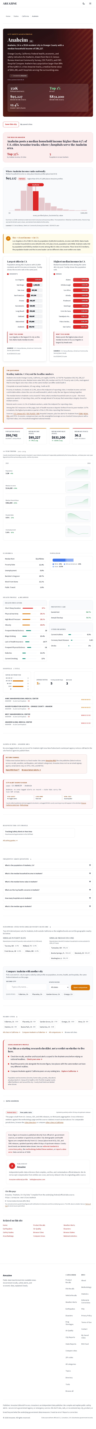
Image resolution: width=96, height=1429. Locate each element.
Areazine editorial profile (18, 1179)
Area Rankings (8, 1235)
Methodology (24, 805)
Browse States (68, 1232)
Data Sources (12, 1101)
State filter (53, 982)
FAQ (82, 1309)
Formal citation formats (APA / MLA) (18, 1201)
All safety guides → (10, 840)
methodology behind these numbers (39, 1149)
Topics (67, 1371)
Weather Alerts (68, 1225)
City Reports (69, 1337)
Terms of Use (86, 1322)
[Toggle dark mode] (83, 3)
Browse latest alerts (31, 770)
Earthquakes (7, 1228)
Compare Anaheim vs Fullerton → (34, 1032)
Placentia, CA (37, 994)
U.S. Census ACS (20, 413)
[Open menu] (90, 3)
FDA (7, 416)
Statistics (84, 1294)
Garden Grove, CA (53, 994)
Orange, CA (68, 994)
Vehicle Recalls (70, 1295)
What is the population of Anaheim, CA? (47, 865)
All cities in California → (11, 1032)
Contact (84, 1329)
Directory (68, 1377)
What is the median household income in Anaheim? (47, 873)
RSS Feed (84, 1344)
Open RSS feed (13, 770)
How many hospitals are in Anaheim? (47, 898)
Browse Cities (38, 1232)
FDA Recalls (69, 1289)
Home (8, 16)
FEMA (81, 413)
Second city (11, 981)
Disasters (66, 1228)
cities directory (30, 1122)
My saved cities (26, 124)
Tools (67, 1384)
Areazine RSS (51, 760)
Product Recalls (39, 1225)
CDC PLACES (30, 413)
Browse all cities (71, 1032)
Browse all (69, 1391)
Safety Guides (8, 1232)
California (25, 16)
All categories (70, 1364)
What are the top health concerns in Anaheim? (47, 889)
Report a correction (72, 1412)
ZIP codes (69, 1357)
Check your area (34, 1059)
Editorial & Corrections (85, 1301)
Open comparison (80, 987)
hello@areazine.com (37, 1179)
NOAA (86, 413)
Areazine (23, 76)
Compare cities (70, 1351)
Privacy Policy (86, 1315)
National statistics (69, 1235)
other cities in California (54, 1122)
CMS (38, 413)
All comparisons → (56, 1032)
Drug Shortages (69, 1323)
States (16, 16)
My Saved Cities (84, 1336)
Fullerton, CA (23, 994)
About (83, 1280)
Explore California (70, 1070)
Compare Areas (39, 1235)
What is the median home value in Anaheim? (47, 881)
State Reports (70, 1344)
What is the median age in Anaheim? (47, 906)
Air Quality (37, 1228)
